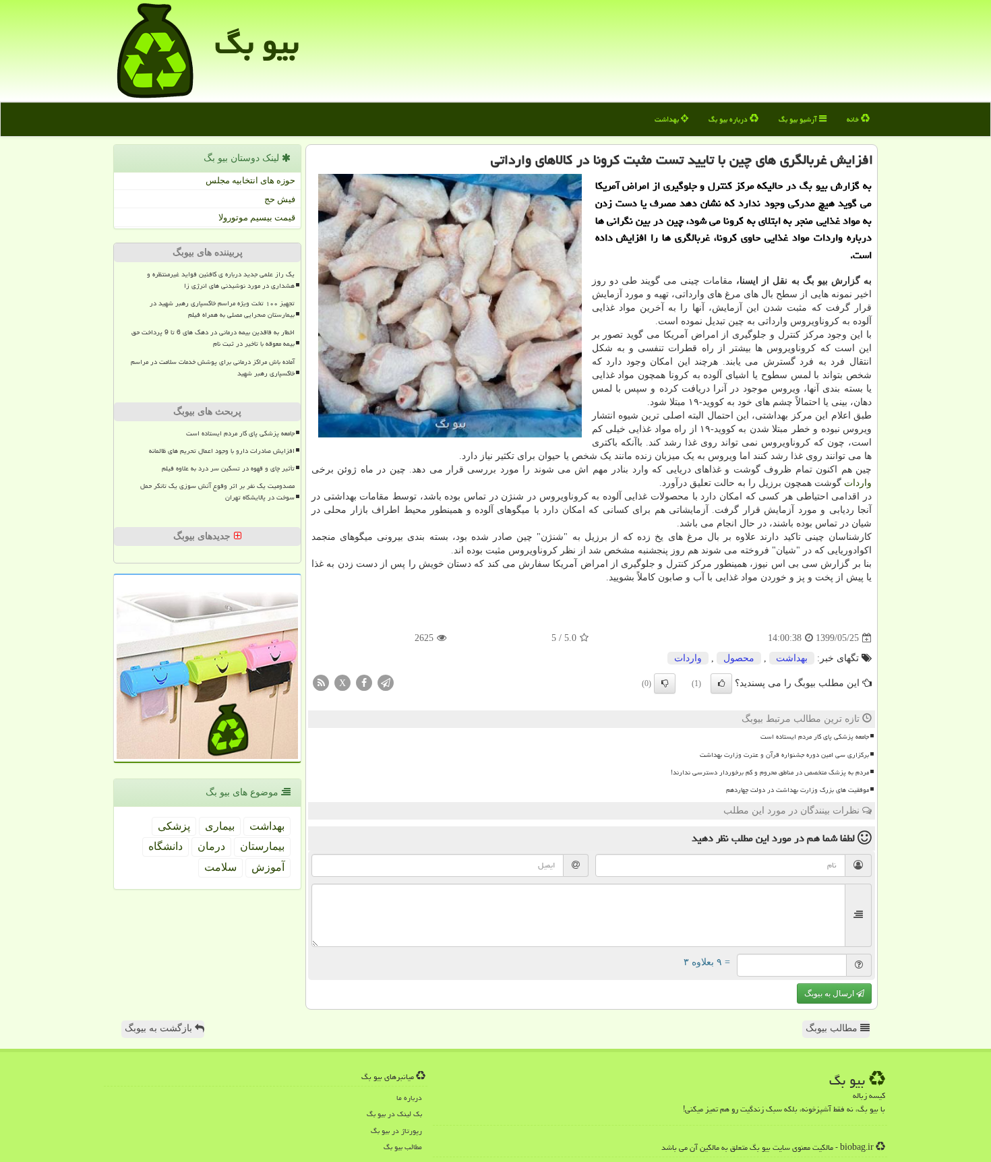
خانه (854, 119)
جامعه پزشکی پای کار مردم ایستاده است (814, 736)
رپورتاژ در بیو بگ (396, 1131)
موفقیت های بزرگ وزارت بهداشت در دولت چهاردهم (797, 790)
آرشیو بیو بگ (799, 119)
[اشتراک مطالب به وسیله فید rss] (320, 682)
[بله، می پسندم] (721, 683)
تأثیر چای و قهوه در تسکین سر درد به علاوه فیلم (228, 468)
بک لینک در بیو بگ (394, 1114)
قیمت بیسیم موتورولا (256, 217)
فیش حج (279, 199)
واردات (858, 483)
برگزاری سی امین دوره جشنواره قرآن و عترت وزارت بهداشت (784, 755)
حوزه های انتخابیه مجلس (250, 180)
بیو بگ (257, 43)
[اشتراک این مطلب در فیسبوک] (364, 682)
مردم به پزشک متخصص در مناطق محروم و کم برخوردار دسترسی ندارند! (770, 772)
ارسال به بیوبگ (830, 993)
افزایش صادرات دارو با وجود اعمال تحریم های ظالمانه (222, 451)
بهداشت (668, 119)
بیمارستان (262, 846)
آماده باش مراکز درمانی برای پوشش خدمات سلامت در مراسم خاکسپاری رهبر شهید (213, 367)
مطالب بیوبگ (833, 1028)
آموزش (267, 867)
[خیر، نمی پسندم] (664, 683)
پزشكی (174, 826)
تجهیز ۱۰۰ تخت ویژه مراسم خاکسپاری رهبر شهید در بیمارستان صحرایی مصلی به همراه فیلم (222, 309)
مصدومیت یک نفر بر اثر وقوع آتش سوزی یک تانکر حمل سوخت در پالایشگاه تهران (217, 491)
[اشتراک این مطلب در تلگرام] (385, 682)
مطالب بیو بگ (403, 1147)
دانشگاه (165, 846)
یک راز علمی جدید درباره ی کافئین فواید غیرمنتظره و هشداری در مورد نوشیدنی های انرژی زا (221, 280)
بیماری (220, 826)
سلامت (220, 867)
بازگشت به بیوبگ (160, 1028)
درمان (211, 846)
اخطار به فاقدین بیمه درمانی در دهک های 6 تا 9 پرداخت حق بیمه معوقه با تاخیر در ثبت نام (213, 338)
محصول (738, 658)
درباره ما (409, 1098)
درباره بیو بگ (729, 119)
